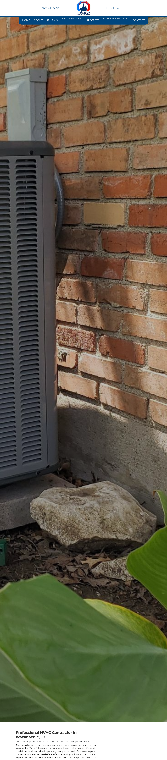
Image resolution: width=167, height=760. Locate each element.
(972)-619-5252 (50, 8)
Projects (92, 20)
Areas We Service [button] (115, 18)
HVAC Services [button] (71, 18)
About (38, 20)
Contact (139, 20)
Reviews (52, 20)
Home (26, 20)
